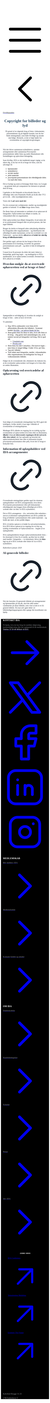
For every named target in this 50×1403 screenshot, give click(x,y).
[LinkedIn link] (25, 809)
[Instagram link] (25, 854)
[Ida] (25, 17)
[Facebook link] (25, 764)
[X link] (25, 719)
